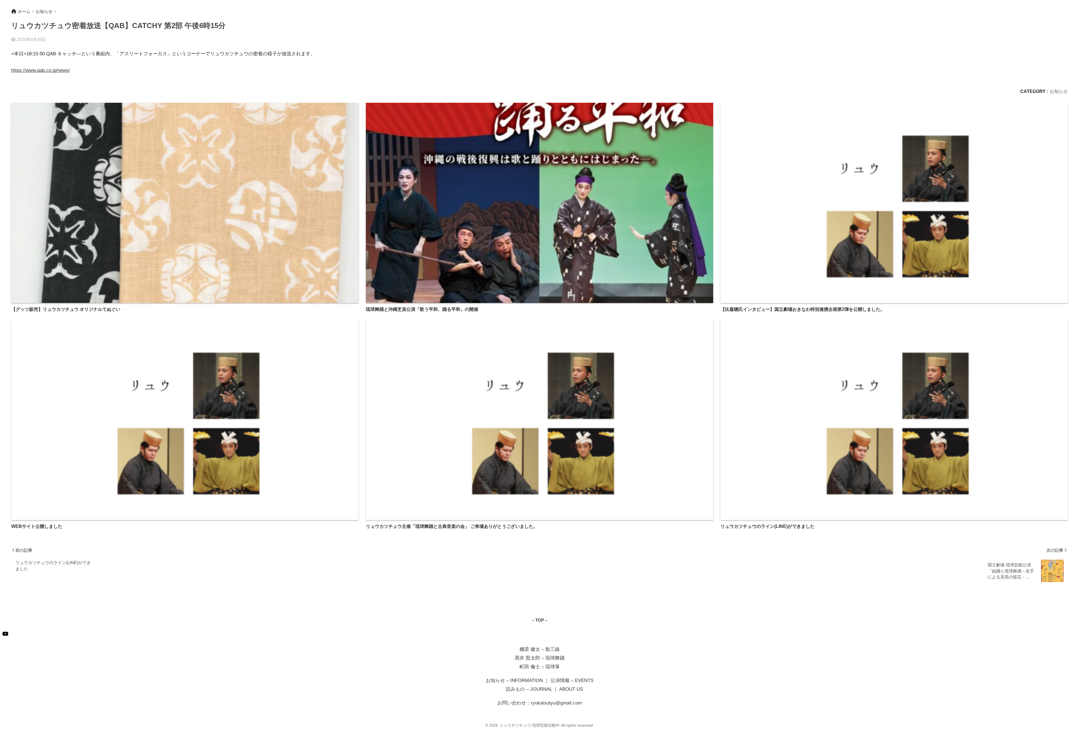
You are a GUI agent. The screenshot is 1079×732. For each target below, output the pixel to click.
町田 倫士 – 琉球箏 (540, 666)
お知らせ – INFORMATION (514, 680)
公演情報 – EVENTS (571, 680)
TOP (539, 620)
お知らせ (1059, 91)
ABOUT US (571, 689)
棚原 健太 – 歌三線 (540, 649)
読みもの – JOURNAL (529, 689)
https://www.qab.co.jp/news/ (40, 70)
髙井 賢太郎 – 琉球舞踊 (540, 658)
